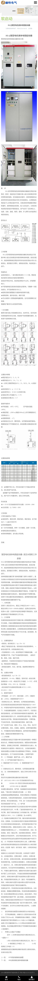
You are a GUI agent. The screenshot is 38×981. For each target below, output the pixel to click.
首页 (6, 979)
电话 (19, 979)
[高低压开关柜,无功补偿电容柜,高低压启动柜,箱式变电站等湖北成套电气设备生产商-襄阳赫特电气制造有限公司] (9, 2)
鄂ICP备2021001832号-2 (27, 972)
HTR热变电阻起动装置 (16, 957)
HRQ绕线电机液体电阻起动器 (18, 960)
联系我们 (32, 979)
